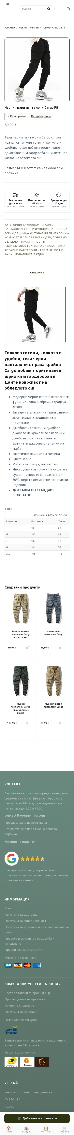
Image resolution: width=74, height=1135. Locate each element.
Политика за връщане (21, 1012)
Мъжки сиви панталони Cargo (53, 633)
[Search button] (48, 9)
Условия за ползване (19, 1005)
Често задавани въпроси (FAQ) (27, 993)
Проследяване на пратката (25, 999)
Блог (8, 908)
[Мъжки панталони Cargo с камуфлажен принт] (20, 681)
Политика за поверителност (25, 921)
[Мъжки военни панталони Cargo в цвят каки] (20, 608)
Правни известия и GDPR (23, 950)
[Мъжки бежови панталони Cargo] (53, 681)
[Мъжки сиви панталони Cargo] (53, 608)
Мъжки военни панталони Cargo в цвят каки (20, 634)
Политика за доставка (21, 914)
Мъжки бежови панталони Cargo (53, 705)
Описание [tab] (37, 272)
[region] (37, 531)
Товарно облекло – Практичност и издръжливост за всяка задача (36, 242)
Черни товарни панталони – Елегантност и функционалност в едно (35, 250)
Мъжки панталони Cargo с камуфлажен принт (20, 708)
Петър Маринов (41, 116)
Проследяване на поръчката (26, 822)
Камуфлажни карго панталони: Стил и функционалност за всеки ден (36, 229)
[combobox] (32, 9)
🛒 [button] (27, 647)
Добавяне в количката (39, 1118)
